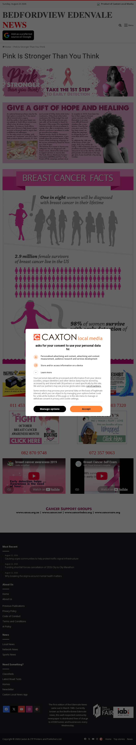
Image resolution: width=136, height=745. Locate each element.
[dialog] (68, 372)
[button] (68, 372)
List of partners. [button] (93, 386)
